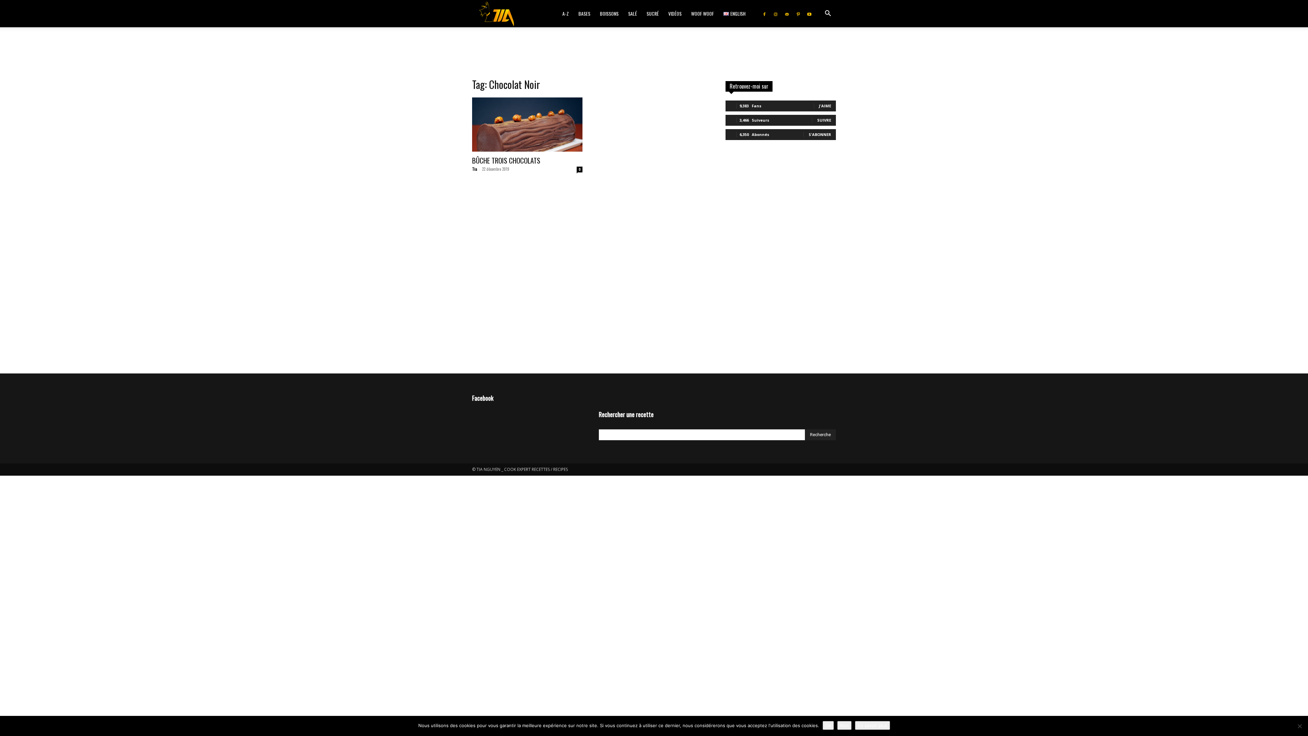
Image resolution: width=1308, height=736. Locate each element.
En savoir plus (872, 725)
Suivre (824, 120)
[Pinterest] (798, 13)
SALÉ (632, 13)
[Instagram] (775, 13)
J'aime (825, 105)
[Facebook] (764, 13)
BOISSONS (609, 13)
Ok (828, 725)
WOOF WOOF (702, 13)
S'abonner (820, 134)
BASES (584, 13)
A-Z (565, 13)
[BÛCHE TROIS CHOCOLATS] (527, 124)
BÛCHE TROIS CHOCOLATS (506, 160)
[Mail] (787, 13)
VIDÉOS (675, 13)
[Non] (1299, 726)
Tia (474, 169)
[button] (828, 14)
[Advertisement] (654, 50)
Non (844, 725)
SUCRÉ (653, 13)
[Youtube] (809, 13)
